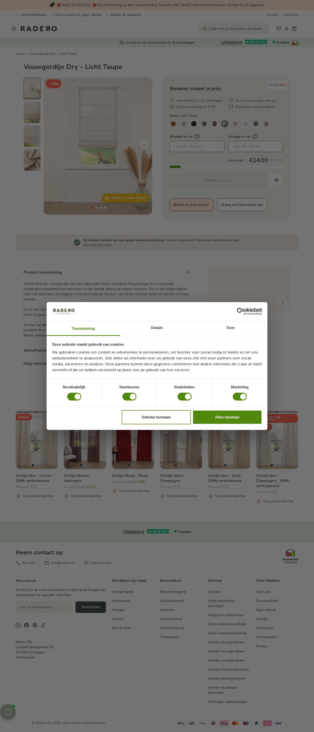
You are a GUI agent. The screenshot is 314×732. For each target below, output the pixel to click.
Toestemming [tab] (83, 328)
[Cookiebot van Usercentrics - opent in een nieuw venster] (240, 311)
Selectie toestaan (156, 417)
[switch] (129, 397)
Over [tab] (230, 328)
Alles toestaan (227, 417)
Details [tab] (157, 328)
